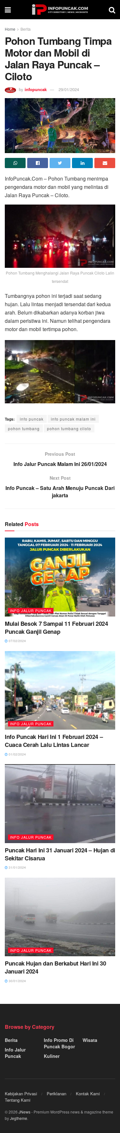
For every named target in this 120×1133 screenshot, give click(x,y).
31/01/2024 (17, 867)
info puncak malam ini (73, 419)
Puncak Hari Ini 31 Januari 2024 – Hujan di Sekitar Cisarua (60, 854)
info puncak (32, 419)
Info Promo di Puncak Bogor (59, 1043)
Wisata (90, 1040)
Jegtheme (18, 1118)
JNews (24, 1111)
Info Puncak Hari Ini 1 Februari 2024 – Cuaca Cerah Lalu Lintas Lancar (54, 741)
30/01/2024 (17, 981)
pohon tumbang (24, 428)
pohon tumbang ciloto (69, 428)
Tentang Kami (17, 1100)
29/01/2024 (69, 89)
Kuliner (52, 1056)
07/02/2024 (17, 641)
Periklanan (56, 1093)
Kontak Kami (88, 1093)
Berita (25, 29)
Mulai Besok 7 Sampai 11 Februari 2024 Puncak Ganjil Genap (56, 627)
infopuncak (36, 89)
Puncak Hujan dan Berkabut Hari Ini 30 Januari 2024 (55, 967)
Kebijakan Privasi (21, 1093)
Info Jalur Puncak (31, 610)
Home (10, 29)
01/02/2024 (17, 754)
